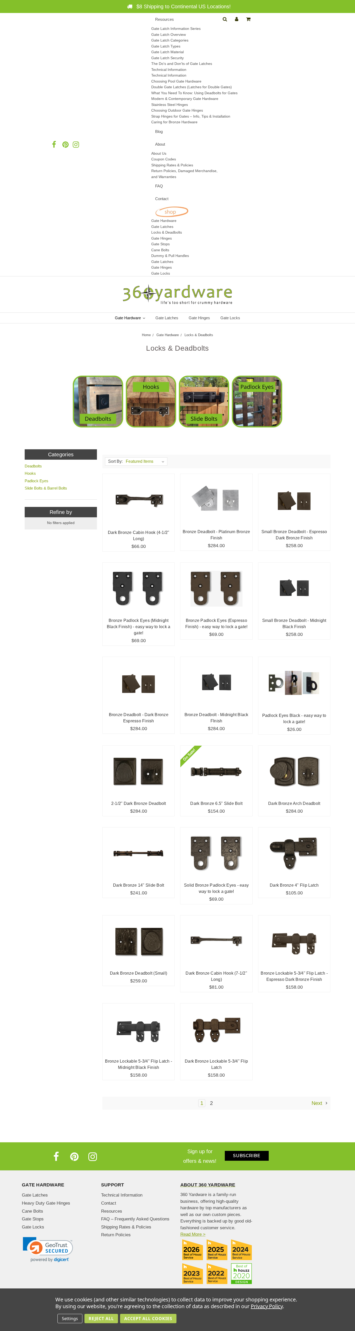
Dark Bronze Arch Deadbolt (294, 803)
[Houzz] (44, 144)
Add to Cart (138, 500)
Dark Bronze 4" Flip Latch (294, 885)
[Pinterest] (65, 144)
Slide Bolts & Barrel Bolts (46, 488)
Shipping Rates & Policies (126, 1227)
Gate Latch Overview (168, 34)
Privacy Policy (267, 1306)
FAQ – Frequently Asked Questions (135, 1219)
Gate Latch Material (167, 52)
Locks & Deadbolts (166, 232)
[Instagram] (92, 1156)
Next (318, 1103)
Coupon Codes (163, 159)
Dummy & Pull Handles (170, 256)
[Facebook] (54, 144)
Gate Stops (160, 244)
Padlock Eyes (36, 481)
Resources (164, 19)
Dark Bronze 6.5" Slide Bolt (216, 803)
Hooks (30, 473)
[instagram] (75, 144)
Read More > (193, 1234)
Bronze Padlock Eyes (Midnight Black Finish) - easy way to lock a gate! (138, 626)
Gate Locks (160, 273)
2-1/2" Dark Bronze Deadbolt (138, 803)
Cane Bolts (160, 250)
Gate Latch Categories (169, 40)
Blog (159, 131)
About (160, 144)
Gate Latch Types (165, 46)
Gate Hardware (163, 221)
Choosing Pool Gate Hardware (176, 81)
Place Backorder (216, 500)
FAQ (159, 186)
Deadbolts (33, 466)
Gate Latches (162, 227)
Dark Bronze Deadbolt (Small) (138, 973)
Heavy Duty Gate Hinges (46, 1203)
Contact (161, 198)
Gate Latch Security (167, 58)
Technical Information (168, 69)
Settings (70, 1318)
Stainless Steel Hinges (169, 105)
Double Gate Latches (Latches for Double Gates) (191, 87)
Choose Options (294, 500)
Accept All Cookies (148, 1318)
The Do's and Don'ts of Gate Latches (181, 64)
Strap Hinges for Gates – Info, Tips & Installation (190, 116)
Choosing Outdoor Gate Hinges (177, 110)
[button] (48, 1250)
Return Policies (116, 1234)
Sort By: (115, 461)
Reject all (101, 1318)
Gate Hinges (161, 238)
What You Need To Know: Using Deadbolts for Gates (194, 93)
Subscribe (246, 1155)
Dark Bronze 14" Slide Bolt (138, 885)
